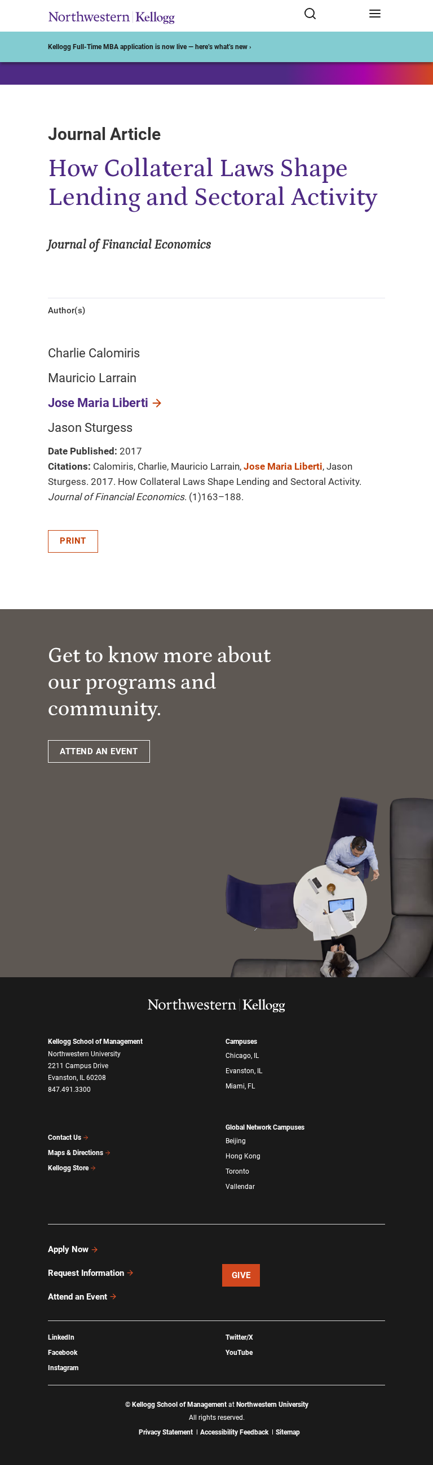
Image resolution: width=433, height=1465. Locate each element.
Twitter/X (239, 1337)
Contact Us (64, 1138)
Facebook (62, 1353)
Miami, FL (240, 1086)
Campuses (241, 1042)
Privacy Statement (166, 1432)
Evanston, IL (244, 1071)
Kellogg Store (68, 1168)
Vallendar (240, 1187)
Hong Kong (243, 1156)
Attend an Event (77, 1297)
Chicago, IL (242, 1056)
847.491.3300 (69, 1090)
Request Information (86, 1273)
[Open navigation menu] (375, 14)
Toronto (237, 1171)
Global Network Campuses (265, 1127)
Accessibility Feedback (234, 1432)
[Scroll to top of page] (413, 1406)
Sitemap (288, 1432)
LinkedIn (61, 1337)
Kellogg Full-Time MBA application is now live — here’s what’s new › (149, 47)
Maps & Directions (75, 1153)
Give (241, 1275)
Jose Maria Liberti (98, 403)
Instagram (63, 1368)
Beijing (236, 1141)
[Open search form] (332, 14)
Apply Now (68, 1249)
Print (73, 541)
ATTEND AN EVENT (99, 751)
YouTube (239, 1353)
